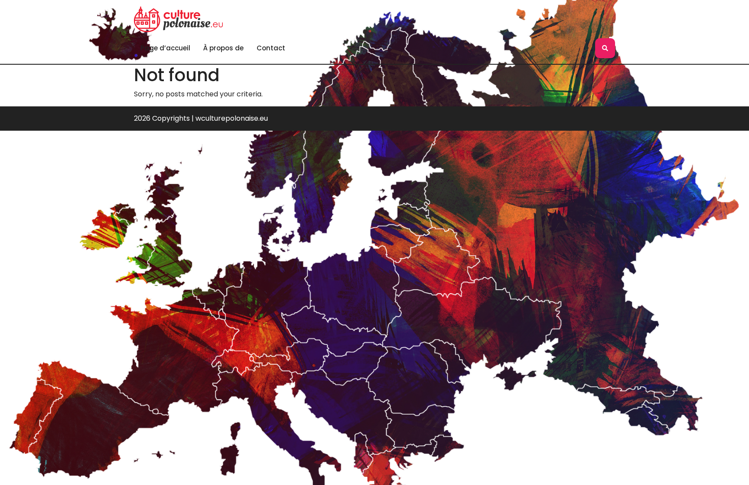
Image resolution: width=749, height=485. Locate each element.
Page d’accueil (165, 48)
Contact (271, 48)
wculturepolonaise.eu (231, 118)
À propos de (223, 48)
